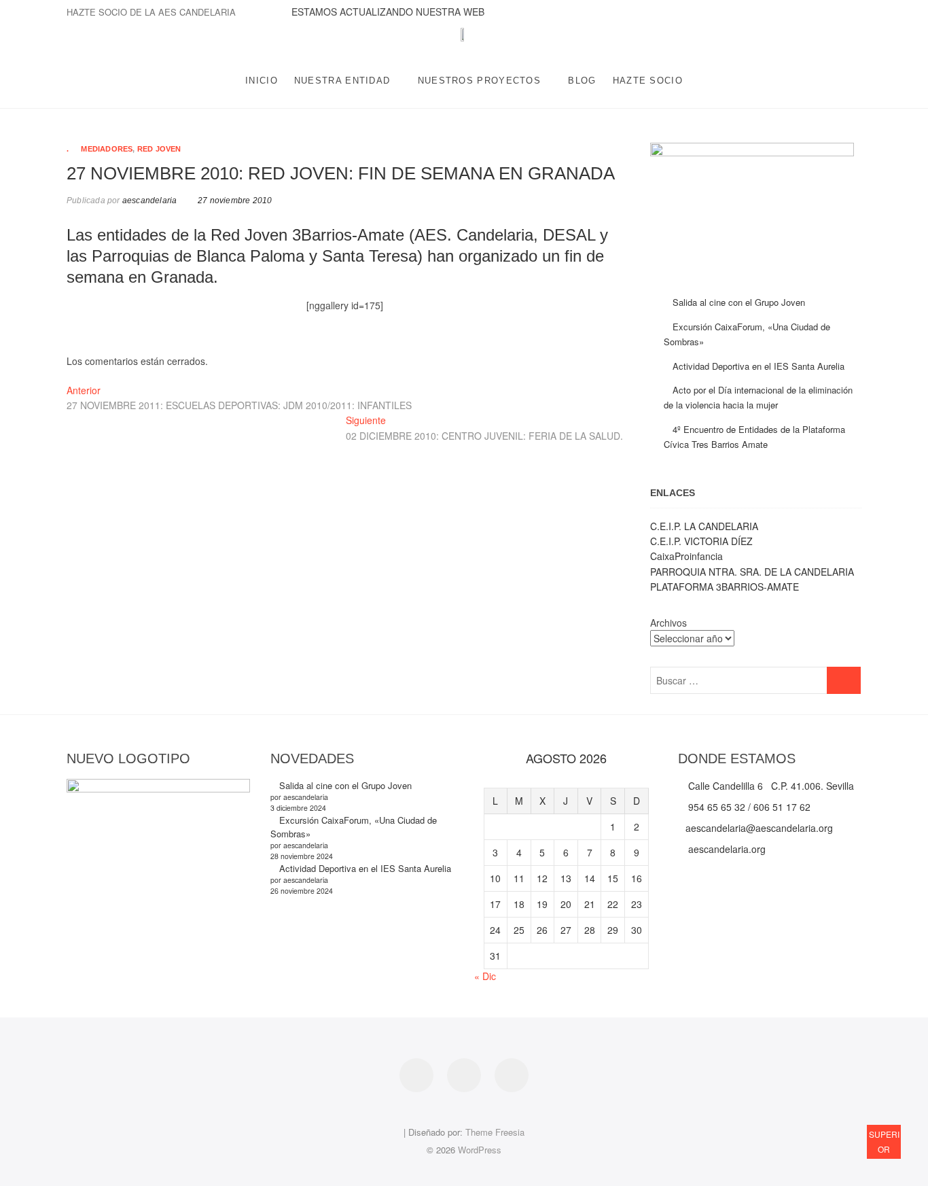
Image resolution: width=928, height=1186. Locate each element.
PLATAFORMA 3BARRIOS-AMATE (724, 586)
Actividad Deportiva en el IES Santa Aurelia (758, 366)
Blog (582, 80)
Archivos (668, 622)
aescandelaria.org (725, 849)
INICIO (261, 80)
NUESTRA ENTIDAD (342, 80)
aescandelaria (148, 200)
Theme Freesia (494, 1132)
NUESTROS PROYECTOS (479, 80)
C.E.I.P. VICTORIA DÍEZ (701, 541)
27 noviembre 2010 (234, 200)
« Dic (485, 976)
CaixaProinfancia (686, 556)
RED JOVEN (159, 149)
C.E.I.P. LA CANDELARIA (704, 526)
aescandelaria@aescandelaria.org (759, 828)
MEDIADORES (106, 149)
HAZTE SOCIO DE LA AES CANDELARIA (151, 11)
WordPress (479, 1149)
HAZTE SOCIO (648, 80)
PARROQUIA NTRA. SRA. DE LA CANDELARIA (752, 571)
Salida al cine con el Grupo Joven (739, 302)
